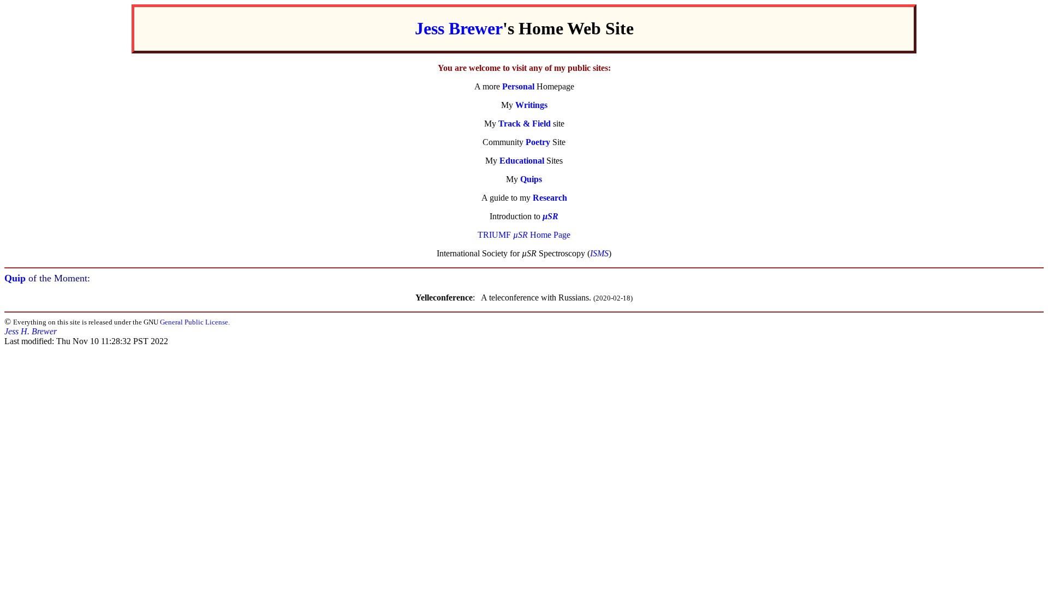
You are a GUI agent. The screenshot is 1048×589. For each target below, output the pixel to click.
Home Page (541, 234)
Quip (15, 278)
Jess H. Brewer (30, 331)
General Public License (194, 322)
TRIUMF (494, 234)
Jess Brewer (459, 28)
